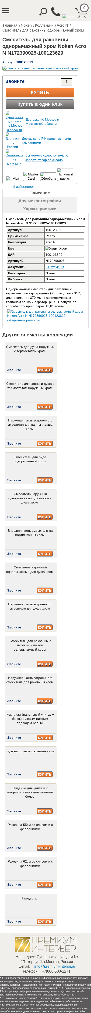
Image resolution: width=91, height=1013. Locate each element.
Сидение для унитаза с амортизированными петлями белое (30, 792)
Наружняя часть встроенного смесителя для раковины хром (29, 680)
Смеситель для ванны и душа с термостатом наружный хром (30, 386)
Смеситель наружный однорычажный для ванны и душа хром (30, 498)
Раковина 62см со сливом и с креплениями (30, 863)
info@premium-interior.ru (54, 966)
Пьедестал (30, 898)
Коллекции (44, 25)
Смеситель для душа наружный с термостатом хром (30, 349)
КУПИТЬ (44, 370)
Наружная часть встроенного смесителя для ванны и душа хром (29, 424)
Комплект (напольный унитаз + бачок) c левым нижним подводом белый (30, 719)
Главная (10, 25)
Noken (26, 25)
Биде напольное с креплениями (30, 751)
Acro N (62, 25)
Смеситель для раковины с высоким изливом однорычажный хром (30, 645)
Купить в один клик (40, 104)
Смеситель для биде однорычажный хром (30, 459)
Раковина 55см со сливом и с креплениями (30, 827)
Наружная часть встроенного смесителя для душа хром (30, 606)
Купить (40, 92)
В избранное (23, 187)
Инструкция (55, 267)
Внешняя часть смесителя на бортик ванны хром (30, 533)
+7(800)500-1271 (56, 971)
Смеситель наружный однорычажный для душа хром (29, 569)
